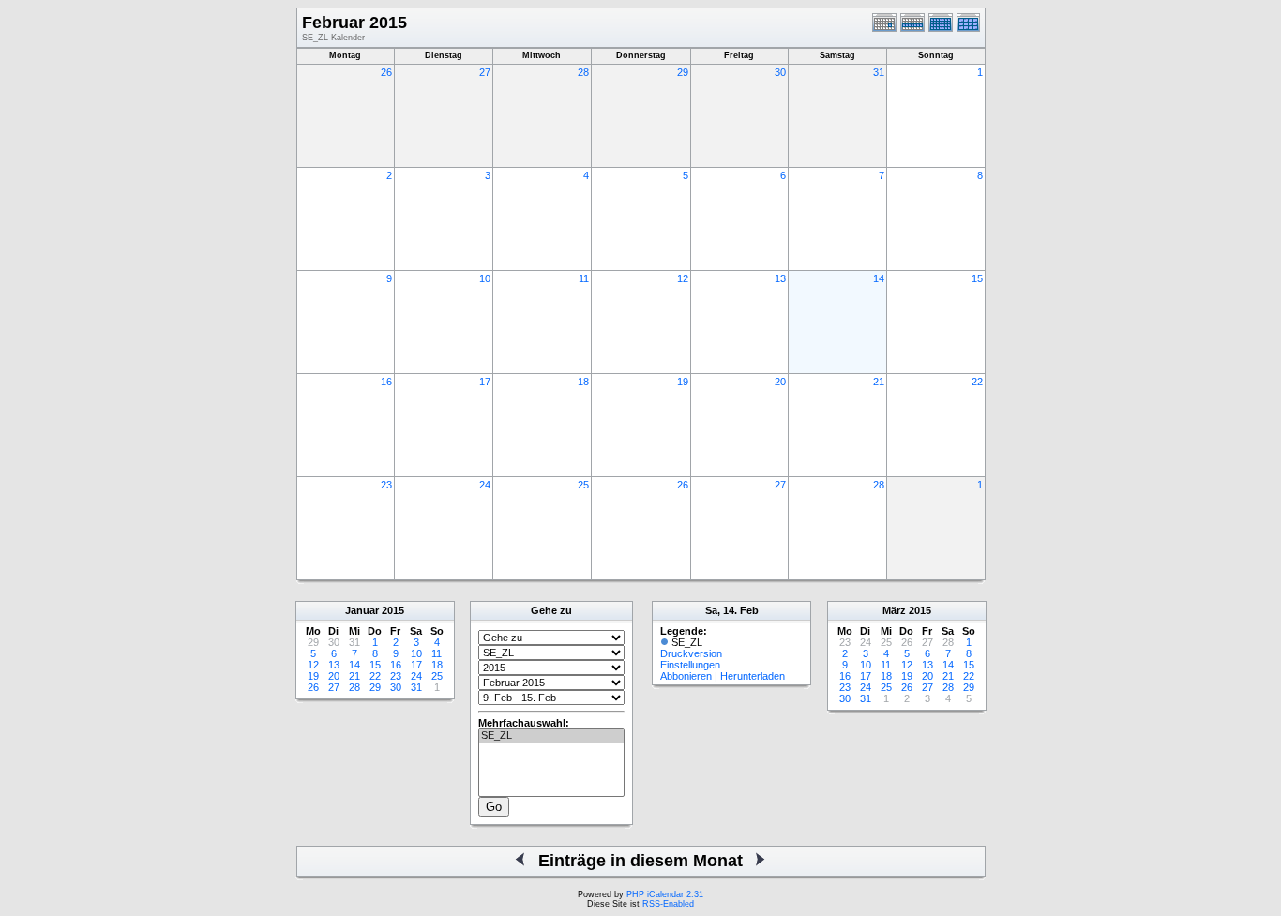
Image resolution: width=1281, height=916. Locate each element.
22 (977, 381)
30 (780, 72)
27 (484, 72)
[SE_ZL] (551, 736)
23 (386, 484)
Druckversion (691, 653)
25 (583, 484)
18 (583, 381)
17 (484, 381)
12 (682, 278)
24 (484, 484)
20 (780, 381)
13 (780, 278)
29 (682, 72)
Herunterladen (752, 676)
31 (878, 72)
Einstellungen (690, 664)
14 (878, 278)
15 (977, 278)
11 (584, 278)
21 (878, 381)
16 (386, 381)
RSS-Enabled (668, 903)
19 (682, 381)
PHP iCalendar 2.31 (664, 894)
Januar (362, 610)
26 (386, 72)
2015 (393, 610)
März (894, 610)
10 (484, 278)
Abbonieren (686, 676)
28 (583, 72)
